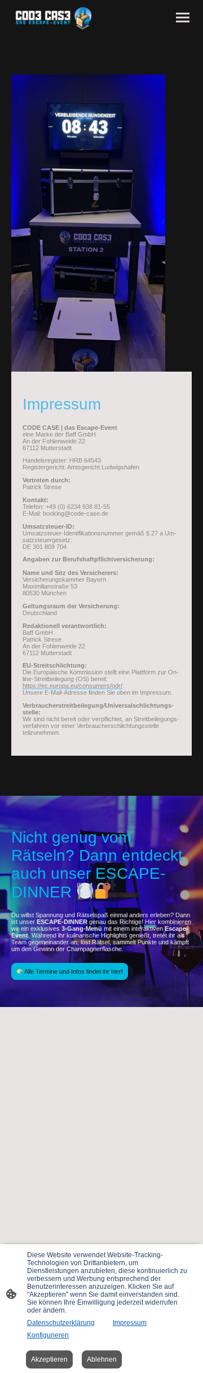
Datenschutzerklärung (61, 1323)
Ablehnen (102, 1359)
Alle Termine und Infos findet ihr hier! (73, 971)
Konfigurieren (48, 1335)
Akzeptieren (49, 1359)
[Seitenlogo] (54, 17)
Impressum (130, 1323)
